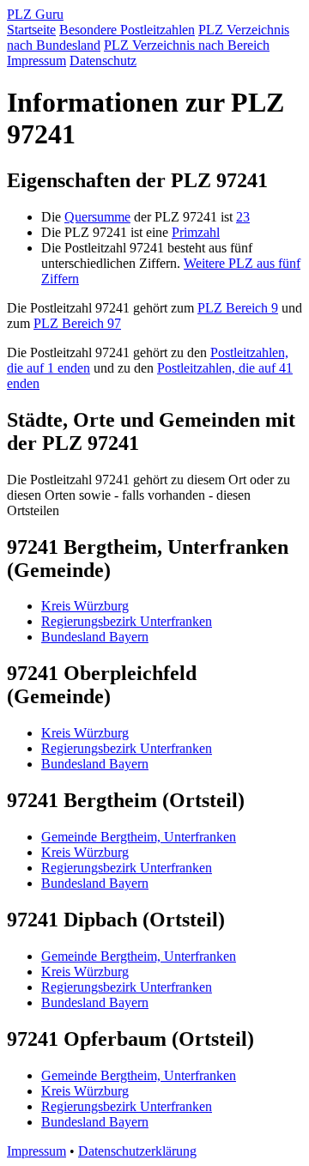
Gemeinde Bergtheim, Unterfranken (138, 836)
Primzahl (196, 232)
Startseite (31, 29)
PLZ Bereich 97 (77, 323)
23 (243, 217)
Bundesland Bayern (94, 636)
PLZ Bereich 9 (237, 308)
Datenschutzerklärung (137, 1151)
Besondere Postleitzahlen (127, 29)
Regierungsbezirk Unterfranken (126, 621)
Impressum (36, 60)
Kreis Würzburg (85, 605)
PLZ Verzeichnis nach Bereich (187, 45)
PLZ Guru (35, 14)
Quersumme (97, 217)
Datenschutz (103, 60)
